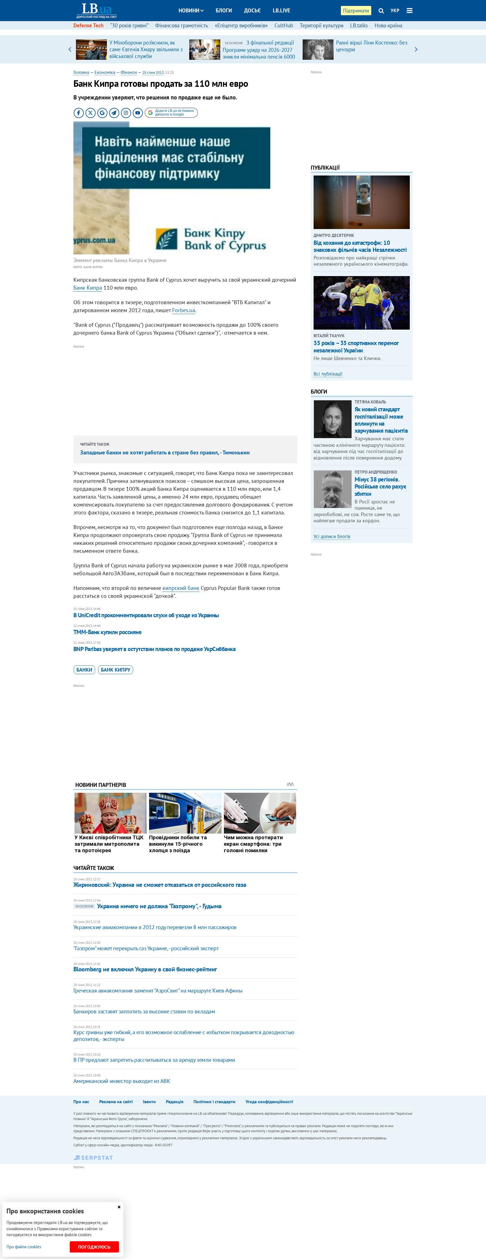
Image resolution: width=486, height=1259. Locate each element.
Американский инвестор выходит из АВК (121, 1081)
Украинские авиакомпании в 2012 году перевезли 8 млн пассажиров (155, 927)
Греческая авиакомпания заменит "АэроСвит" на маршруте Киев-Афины (157, 990)
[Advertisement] (185, 389)
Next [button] (416, 49)
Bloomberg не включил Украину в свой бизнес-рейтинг (145, 969)
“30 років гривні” (129, 25)
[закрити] (119, 1207)
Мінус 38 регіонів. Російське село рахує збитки (380, 486)
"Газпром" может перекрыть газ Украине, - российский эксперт (146, 948)
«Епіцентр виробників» (241, 25)
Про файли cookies (23, 1246)
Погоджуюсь (94, 1247)
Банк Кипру (115, 670)
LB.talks (359, 25)
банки (84, 670)
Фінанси (129, 72)
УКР (395, 10)
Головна (81, 72)
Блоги (224, 10)
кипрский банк (181, 588)
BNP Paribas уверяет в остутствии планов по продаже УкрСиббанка (154, 649)
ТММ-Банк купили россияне (107, 632)
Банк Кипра (87, 287)
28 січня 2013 (153, 72)
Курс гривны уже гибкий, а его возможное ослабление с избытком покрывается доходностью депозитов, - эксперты (183, 1036)
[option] (130, 49)
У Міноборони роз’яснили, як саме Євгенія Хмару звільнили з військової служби (146, 49)
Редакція (174, 1101)
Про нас (81, 1101)
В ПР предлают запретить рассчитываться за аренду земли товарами (154, 1059)
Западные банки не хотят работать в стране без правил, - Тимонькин (165, 452)
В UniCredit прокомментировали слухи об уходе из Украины (146, 615)
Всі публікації (328, 374)
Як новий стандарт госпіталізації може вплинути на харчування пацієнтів (381, 419)
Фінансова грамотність (181, 25)
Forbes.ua (183, 310)
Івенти (149, 1101)
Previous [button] (69, 49)
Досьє (252, 10)
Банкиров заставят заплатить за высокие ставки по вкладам (144, 1011)
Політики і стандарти (214, 1101)
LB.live (281, 10)
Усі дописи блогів (332, 536)
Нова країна (388, 25)
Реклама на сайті (116, 1101)
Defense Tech (88, 25)
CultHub (283, 25)
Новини (189, 10)
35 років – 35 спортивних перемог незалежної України (356, 346)
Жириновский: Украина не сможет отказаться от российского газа (159, 885)
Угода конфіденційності (269, 1101)
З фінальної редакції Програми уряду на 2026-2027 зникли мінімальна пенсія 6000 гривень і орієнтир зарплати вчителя (259, 56)
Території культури (321, 25)
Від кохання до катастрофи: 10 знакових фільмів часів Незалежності (360, 246)
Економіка (104, 72)
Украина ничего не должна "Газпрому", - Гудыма (149, 906)
